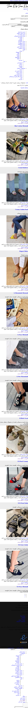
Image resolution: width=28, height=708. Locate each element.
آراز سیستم (10, 647)
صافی (13, 26)
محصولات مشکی (8, 422)
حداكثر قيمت (5, 24)
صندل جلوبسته (8, 296)
